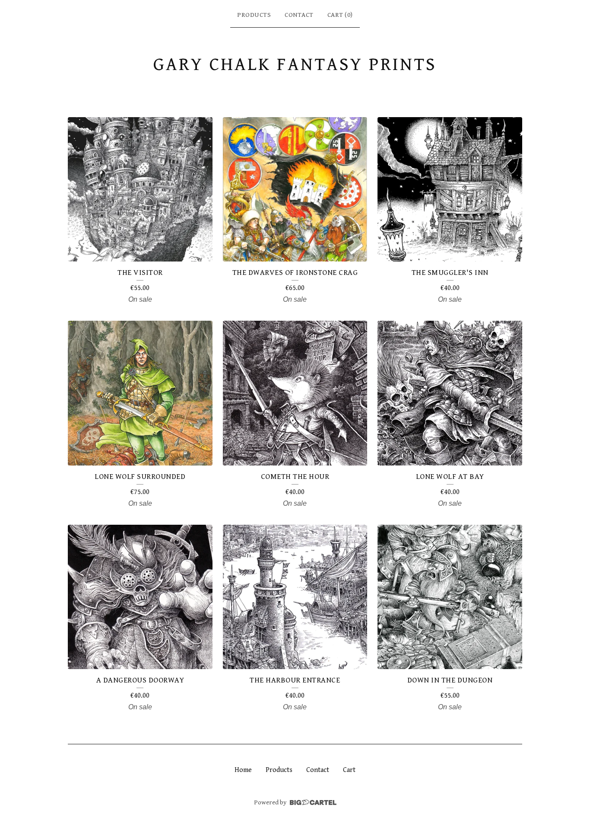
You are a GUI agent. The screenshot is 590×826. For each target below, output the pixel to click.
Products (254, 15)
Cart (349, 770)
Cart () (340, 15)
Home (243, 770)
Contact (299, 15)
